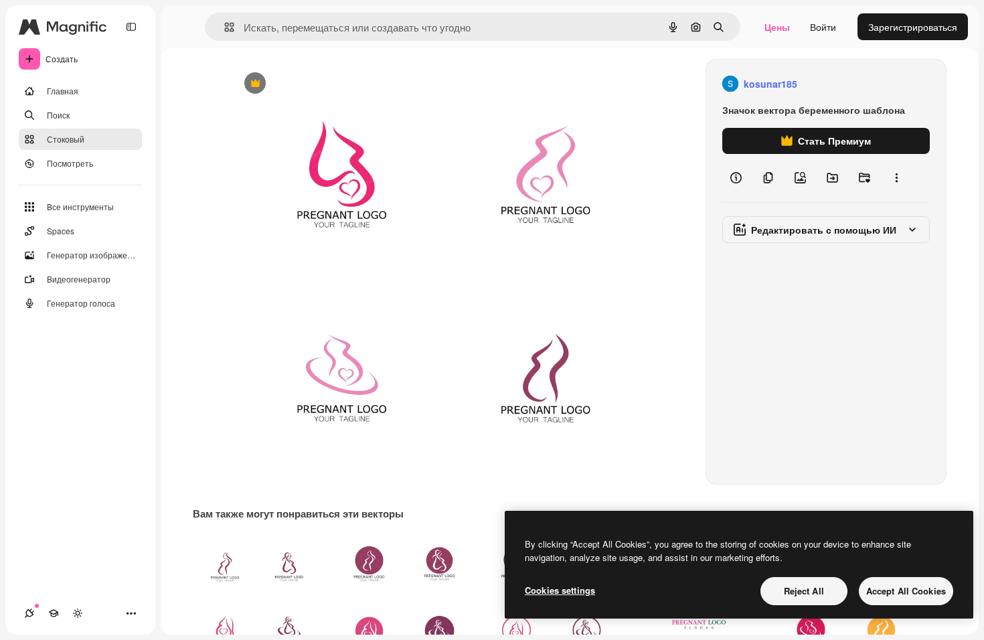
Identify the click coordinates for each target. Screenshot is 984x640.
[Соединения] (29, 613)
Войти (823, 26)
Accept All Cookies (906, 590)
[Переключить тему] (77, 613)
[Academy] (53, 613)
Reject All (804, 590)
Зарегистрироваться (912, 26)
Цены (777, 26)
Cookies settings (560, 590)
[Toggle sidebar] (131, 26)
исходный (320, 84)
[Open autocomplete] (224, 27)
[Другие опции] (896, 178)
